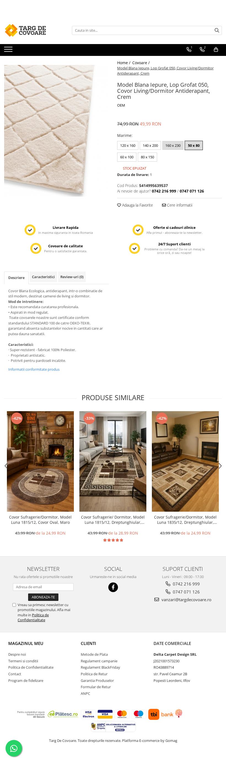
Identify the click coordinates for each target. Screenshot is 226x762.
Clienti (88, 643)
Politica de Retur (94, 673)
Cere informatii (179, 205)
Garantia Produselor (97, 680)
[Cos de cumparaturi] (216, 49)
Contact (14, 673)
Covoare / (141, 62)
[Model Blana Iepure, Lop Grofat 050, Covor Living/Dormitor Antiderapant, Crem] (56, 131)
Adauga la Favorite (137, 205)
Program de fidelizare (25, 680)
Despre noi (17, 654)
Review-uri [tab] (72, 276)
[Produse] (9, 51)
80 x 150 (147, 156)
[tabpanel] (56, 131)
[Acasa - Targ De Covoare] (31, 30)
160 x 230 (173, 145)
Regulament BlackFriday (100, 667)
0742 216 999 (186, 584)
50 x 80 (194, 145)
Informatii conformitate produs (34, 369)
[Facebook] (113, 587)
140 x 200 (150, 145)
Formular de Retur (96, 686)
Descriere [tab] (16, 277)
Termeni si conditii (23, 660)
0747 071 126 (186, 592)
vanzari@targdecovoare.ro (185, 599)
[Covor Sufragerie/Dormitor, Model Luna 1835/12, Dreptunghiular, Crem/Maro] (185, 461)
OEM (121, 105)
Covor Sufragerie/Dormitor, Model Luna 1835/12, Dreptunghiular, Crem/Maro (185, 519)
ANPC (85, 693)
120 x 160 (127, 145)
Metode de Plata (94, 654)
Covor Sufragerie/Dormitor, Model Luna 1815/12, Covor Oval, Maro (40, 519)
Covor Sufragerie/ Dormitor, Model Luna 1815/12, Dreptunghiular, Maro (113, 519)
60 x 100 (126, 156)
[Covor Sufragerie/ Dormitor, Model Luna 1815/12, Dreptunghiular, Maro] (112, 461)
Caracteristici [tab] (43, 276)
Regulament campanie (99, 660)
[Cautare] (217, 30)
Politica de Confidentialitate (33, 617)
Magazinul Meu (25, 643)
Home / (124, 62)
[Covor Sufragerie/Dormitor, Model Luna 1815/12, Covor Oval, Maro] (40, 461)
